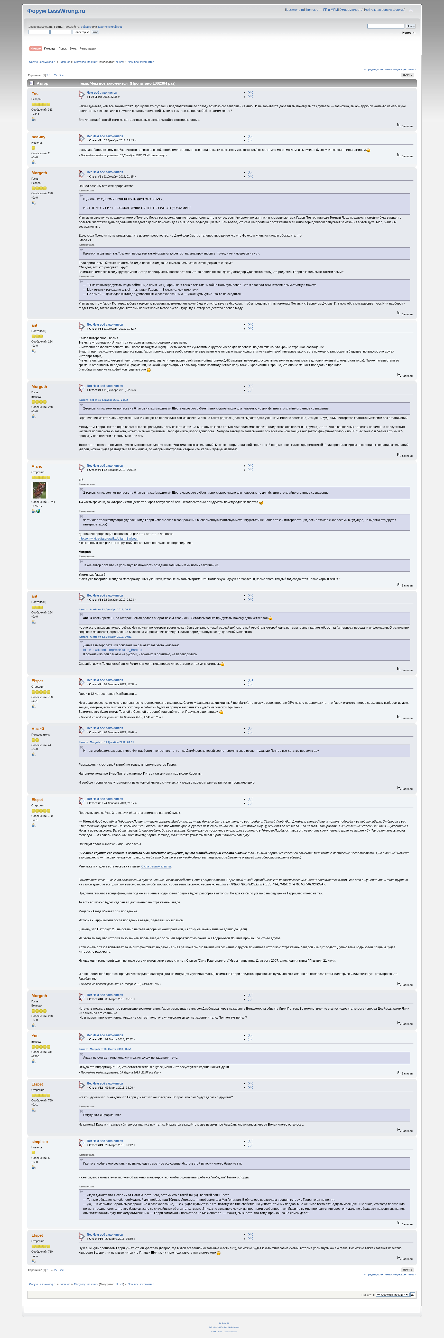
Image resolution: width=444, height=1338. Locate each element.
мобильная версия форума (384, 10)
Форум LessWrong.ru (56, 11)
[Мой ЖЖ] (38, 511)
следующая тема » (403, 69)
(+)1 (250, 680)
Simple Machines (233, 1327)
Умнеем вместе (351, 10)
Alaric (37, 466)
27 (55, 75)
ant (34, 325)
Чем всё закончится (102, 92)
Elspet (37, 681)
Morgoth (39, 173)
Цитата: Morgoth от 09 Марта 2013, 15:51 (105, 1049)
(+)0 (250, 92)
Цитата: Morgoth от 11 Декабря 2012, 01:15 (106, 742)
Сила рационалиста (156, 866)
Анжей (38, 729)
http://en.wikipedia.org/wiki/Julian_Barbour (108, 538)
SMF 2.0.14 (213, 1327)
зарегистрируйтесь (110, 26)
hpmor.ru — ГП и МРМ (322, 10)
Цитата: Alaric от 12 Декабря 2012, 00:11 (105, 609)
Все (61, 75)
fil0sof (119, 61)
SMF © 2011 (222, 1327)
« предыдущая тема (377, 69)
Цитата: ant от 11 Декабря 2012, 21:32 (103, 399)
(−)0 (250, 97)
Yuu (35, 93)
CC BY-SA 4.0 (224, 1323)
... (52, 75)
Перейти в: (368, 1294)
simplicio (40, 1141)
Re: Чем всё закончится (105, 136)
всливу (38, 137)
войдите (86, 26)
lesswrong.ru (295, 10)
